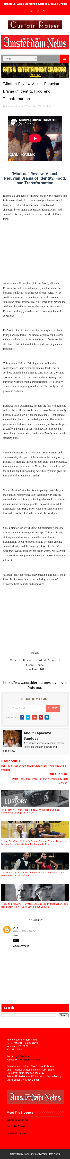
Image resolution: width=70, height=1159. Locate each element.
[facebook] (25, 11)
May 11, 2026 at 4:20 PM (25, 931)
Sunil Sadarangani (16, 1133)
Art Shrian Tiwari (16, 1126)
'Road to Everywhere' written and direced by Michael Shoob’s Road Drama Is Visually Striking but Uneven (34, 905)
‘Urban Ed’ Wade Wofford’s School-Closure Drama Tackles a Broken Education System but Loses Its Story (33, 842)
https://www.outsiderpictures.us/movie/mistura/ (35, 685)
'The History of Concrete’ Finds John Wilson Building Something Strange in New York (30, 811)
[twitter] (31, 11)
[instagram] (37, 11)
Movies (49, 106)
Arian (16, 927)
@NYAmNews (22, 1056)
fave (15, 935)
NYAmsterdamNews (29, 1059)
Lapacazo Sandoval (17, 1119)
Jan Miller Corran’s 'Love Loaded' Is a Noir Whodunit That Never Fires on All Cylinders (32, 874)
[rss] (44, 11)
